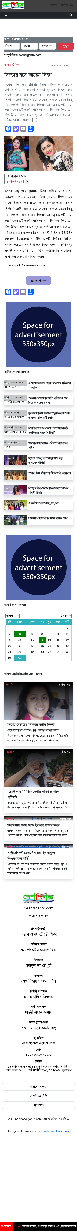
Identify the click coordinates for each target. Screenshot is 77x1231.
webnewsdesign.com (56, 1131)
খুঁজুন (66, 46)
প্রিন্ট (27, 182)
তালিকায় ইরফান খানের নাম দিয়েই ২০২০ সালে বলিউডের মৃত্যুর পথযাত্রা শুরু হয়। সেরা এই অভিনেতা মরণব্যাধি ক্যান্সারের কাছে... (38, 833)
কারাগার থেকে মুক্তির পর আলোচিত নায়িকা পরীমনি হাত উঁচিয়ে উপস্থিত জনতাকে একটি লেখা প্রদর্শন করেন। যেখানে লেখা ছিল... (38, 805)
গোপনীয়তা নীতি (38, 1096)
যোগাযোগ (38, 1105)
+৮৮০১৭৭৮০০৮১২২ (38, 1055)
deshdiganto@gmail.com (38, 1043)
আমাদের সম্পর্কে (38, 1087)
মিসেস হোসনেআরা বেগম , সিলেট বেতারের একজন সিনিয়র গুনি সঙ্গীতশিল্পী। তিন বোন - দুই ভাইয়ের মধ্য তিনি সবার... (37, 738)
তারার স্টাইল (11, 65)
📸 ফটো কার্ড (38, 280)
